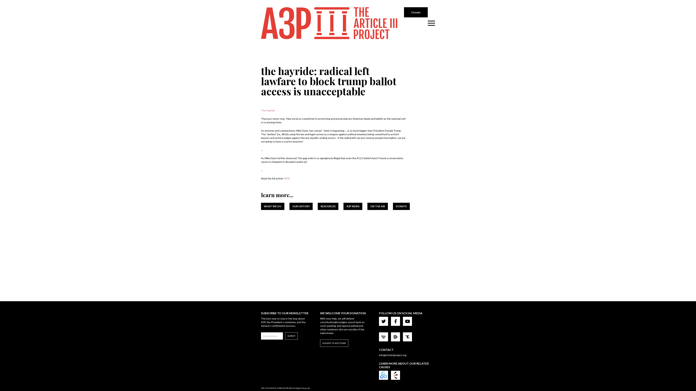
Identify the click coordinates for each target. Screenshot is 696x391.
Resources (328, 206)
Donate (415, 12)
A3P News (352, 206)
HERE (286, 178)
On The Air (377, 206)
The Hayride (268, 110)
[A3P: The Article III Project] (332, 23)
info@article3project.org (393, 355)
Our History (301, 206)
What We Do (272, 206)
